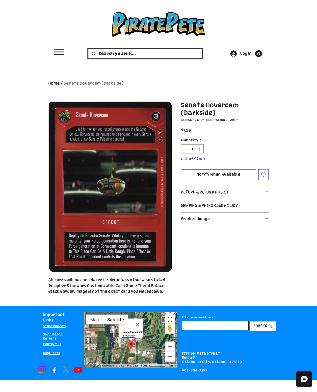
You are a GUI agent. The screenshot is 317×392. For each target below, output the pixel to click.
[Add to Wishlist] (263, 174)
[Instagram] (42, 369)
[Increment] (200, 149)
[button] (258, 53)
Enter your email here (197, 317)
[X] (66, 369)
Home (54, 83)
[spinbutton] (192, 149)
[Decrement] (185, 149)
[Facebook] (54, 369)
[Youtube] (78, 369)
